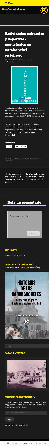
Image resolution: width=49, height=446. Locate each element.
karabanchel (33, 60)
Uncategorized (26, 158)
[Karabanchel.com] (24, 14)
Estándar (11, 62)
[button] (27, 305)
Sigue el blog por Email (20, 397)
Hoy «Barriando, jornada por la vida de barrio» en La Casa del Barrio (34, 176)
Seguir (9, 420)
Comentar (33, 234)
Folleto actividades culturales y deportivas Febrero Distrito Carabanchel (23, 132)
